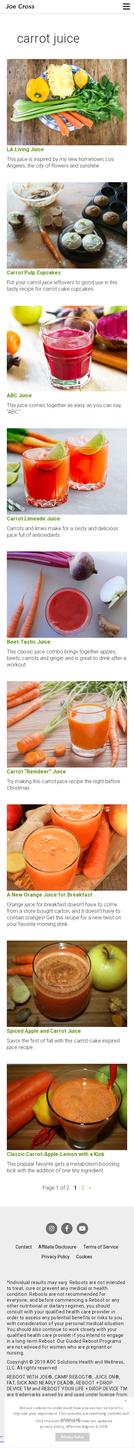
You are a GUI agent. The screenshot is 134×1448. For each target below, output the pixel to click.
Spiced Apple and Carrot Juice (44, 1031)
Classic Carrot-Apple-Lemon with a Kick (55, 1154)
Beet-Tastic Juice (28, 642)
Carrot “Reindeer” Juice (36, 771)
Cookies (84, 1256)
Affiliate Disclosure (57, 1247)
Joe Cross (20, 6)
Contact (24, 1247)
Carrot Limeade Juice (33, 519)
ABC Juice (19, 395)
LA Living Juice (25, 149)
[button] (71, 1413)
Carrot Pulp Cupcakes (34, 273)
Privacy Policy (56, 1256)
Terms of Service (100, 1247)
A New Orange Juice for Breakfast (49, 895)
